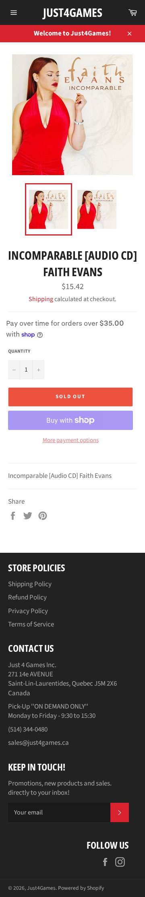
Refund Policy (27, 597)
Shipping (41, 299)
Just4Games (72, 12)
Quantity (19, 351)
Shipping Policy (30, 584)
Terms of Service (31, 624)
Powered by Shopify (81, 888)
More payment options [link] (71, 440)
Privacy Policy (28, 611)
